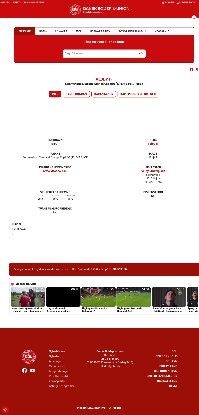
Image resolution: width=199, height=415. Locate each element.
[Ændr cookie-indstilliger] (5, 409)
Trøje (40, 196)
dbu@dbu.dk (112, 366)
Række (55, 154)
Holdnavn (55, 140)
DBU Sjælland (167, 381)
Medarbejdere (57, 366)
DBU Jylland (168, 366)
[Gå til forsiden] (99, 10)
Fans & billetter (34, 3)
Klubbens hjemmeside (55, 167)
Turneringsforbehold (55, 209)
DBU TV (17, 3)
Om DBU (5, 3)
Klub (153, 140)
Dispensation (153, 192)
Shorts (55, 196)
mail (96, 269)
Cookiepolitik (57, 381)
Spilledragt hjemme (55, 192)
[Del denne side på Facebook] (191, 70)
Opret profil (188, 3)
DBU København (165, 371)
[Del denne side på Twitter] (197, 70)
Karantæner (103, 94)
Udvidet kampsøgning (130, 31)
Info (55, 94)
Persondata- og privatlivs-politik (99, 408)
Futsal (172, 386)
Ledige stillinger (59, 371)
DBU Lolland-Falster (161, 376)
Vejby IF (153, 144)
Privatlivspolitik (58, 376)
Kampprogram (76, 94)
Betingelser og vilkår (61, 386)
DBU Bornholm (166, 356)
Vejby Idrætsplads (153, 171)
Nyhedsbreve (57, 351)
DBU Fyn (171, 361)
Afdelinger (55, 361)
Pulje (153, 154)
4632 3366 (120, 269)
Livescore (160, 31)
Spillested (153, 167)
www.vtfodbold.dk (55, 171)
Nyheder (54, 356)
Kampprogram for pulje (138, 94)
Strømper (70, 196)
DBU (174, 351)
